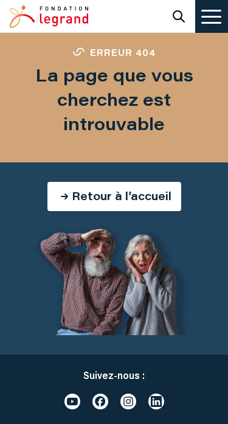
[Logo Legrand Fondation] (49, 16)
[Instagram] (128, 401)
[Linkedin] (156, 401)
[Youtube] (72, 401)
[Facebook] (100, 401)
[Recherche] (178, 16)
